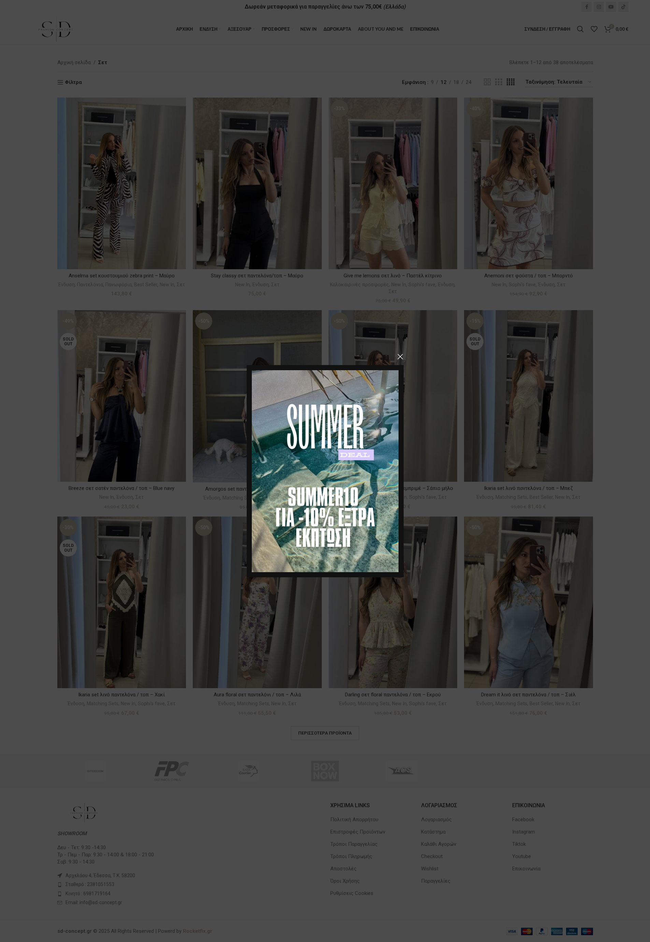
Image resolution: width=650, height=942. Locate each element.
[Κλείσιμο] (400, 356)
